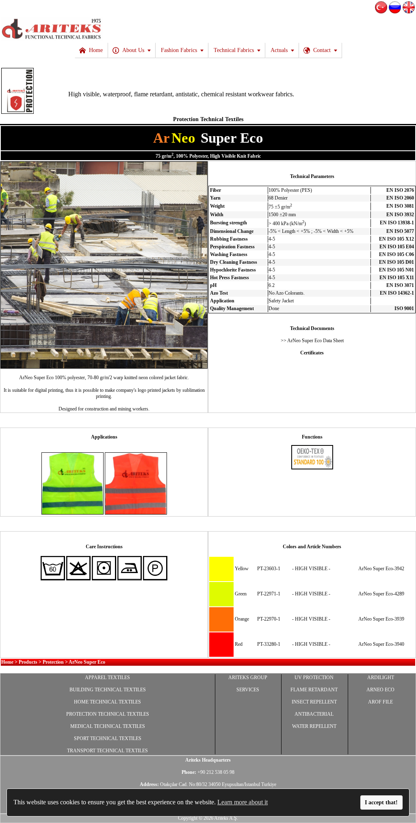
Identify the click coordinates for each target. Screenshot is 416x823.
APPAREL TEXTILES (107, 677)
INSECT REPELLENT (314, 702)
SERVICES (247, 690)
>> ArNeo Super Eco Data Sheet (312, 340)
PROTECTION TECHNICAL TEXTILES (107, 714)
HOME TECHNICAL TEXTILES (107, 702)
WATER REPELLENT (314, 726)
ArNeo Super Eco (87, 662)
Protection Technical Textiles (208, 119)
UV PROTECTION (314, 677)
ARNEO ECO (380, 690)
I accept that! (381, 802)
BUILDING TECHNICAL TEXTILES (107, 690)
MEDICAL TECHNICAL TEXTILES (107, 726)
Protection (53, 662)
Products (28, 662)
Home (7, 662)
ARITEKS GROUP (247, 677)
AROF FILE (380, 702)
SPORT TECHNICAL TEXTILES (107, 738)
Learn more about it (242, 802)
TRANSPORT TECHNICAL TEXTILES (107, 751)
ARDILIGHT (380, 677)
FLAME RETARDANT (314, 690)
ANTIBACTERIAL (314, 714)
